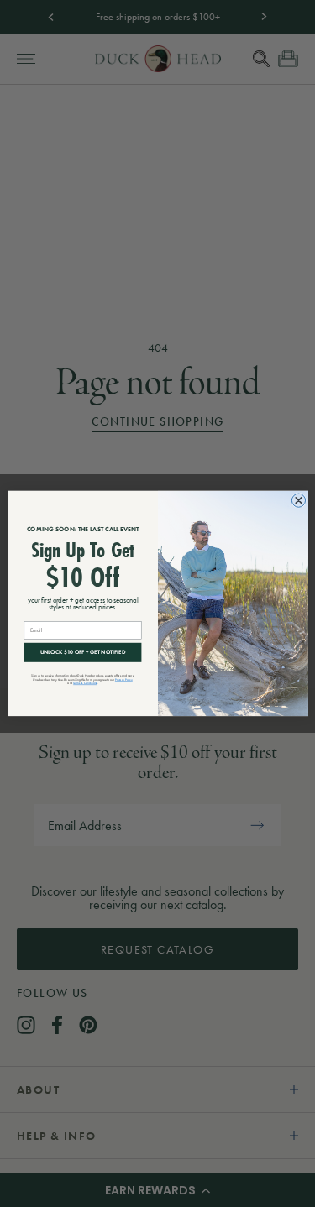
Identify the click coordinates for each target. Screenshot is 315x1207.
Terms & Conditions (85, 683)
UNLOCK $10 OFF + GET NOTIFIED (82, 652)
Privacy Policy (123, 679)
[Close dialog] (298, 500)
